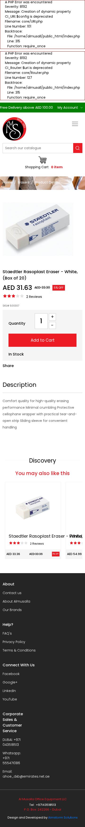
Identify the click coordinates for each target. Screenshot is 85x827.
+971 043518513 (12, 742)
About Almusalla (16, 601)
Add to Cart (43, 340)
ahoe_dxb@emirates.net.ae (26, 776)
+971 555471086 (11, 760)
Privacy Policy (14, 641)
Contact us (12, 593)
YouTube (10, 699)
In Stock (16, 354)
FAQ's (7, 633)
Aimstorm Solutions (63, 817)
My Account (68, 107)
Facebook (11, 673)
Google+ (10, 682)
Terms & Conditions (19, 650)
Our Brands (12, 609)
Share (8, 365)
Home (8, 182)
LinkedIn (9, 690)
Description (19, 385)
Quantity (16, 323)
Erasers (24, 182)
